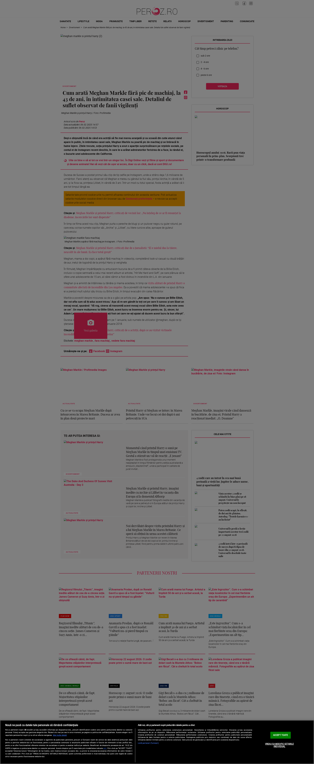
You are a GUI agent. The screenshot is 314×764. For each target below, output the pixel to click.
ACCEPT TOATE (280, 735)
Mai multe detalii (60, 735)
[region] (157, 742)
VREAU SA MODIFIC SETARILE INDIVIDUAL (279, 745)
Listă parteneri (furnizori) (148, 743)
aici (104, 748)
